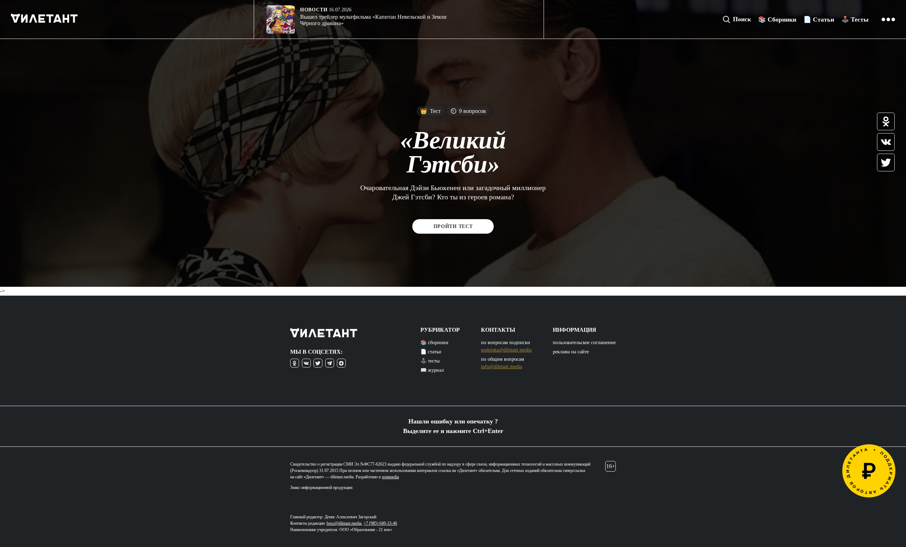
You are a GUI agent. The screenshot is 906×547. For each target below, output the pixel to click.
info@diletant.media (501, 366)
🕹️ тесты (430, 361)
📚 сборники (434, 342)
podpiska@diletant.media (506, 350)
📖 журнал (432, 370)
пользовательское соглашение (584, 342)
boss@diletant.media (344, 523)
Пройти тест (453, 226)
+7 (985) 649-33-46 (380, 523)
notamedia (390, 476)
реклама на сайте (571, 351)
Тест (430, 111)
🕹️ (854, 19)
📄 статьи (430, 351)
